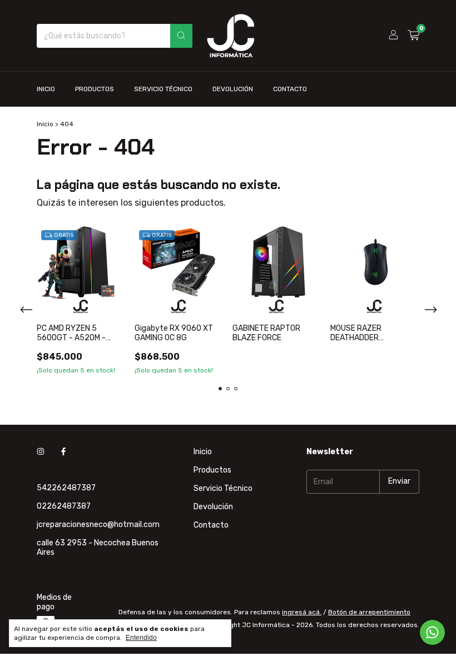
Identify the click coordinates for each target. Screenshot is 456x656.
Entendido (141, 638)
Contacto (290, 89)
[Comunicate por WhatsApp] (432, 632)
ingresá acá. (301, 612)
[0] (413, 35)
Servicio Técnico (163, 89)
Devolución (232, 89)
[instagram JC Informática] (40, 451)
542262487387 (66, 488)
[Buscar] (181, 36)
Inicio (46, 89)
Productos (94, 89)
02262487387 (64, 506)
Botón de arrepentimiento (369, 612)
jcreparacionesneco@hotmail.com (98, 524)
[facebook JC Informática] (63, 451)
